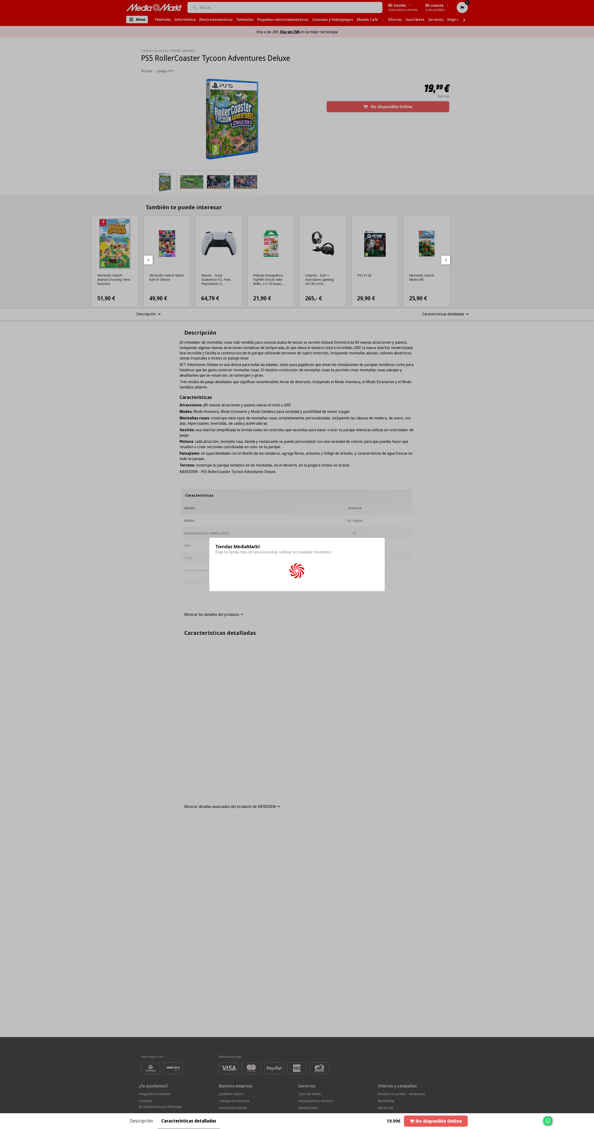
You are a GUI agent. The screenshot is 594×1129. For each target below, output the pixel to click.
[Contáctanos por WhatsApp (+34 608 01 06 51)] (589, 1123)
